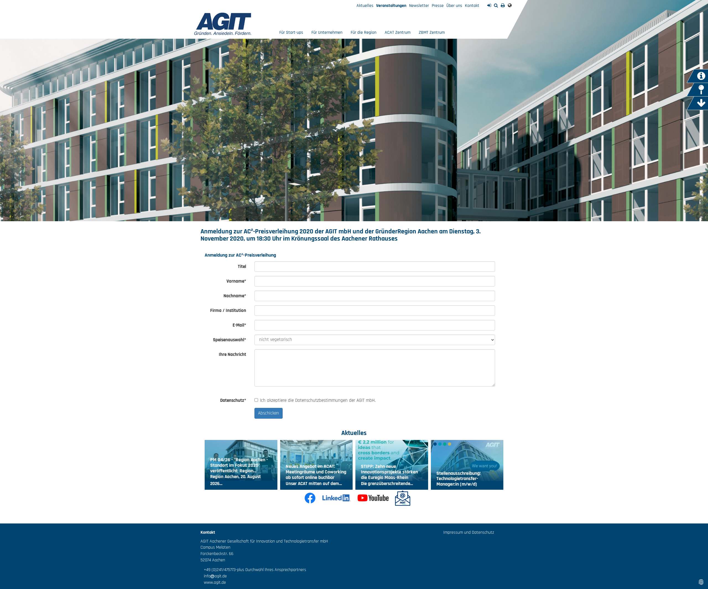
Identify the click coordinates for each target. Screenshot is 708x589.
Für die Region (363, 32)
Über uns (454, 6)
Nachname (234, 296)
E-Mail (239, 325)
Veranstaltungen (391, 6)
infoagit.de (214, 576)
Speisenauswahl (229, 340)
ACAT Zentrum (397, 32)
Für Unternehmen (326, 32)
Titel (242, 267)
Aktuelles (364, 6)
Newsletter (419, 6)
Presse (438, 6)
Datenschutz (233, 400)
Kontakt (472, 6)
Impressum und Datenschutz (468, 532)
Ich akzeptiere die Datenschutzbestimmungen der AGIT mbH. (318, 400)
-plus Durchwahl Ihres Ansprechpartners (271, 570)
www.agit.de (213, 582)
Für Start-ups (291, 32)
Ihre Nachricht (232, 354)
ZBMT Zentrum (432, 32)
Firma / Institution (228, 310)
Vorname (236, 281)
